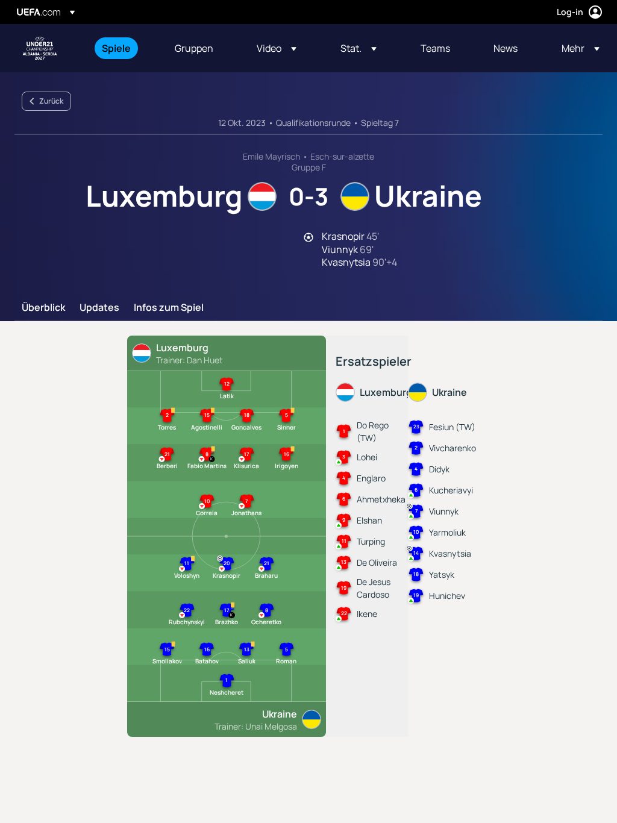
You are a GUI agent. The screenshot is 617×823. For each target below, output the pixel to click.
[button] (276, 48)
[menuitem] (123, 48)
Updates (99, 307)
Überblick (43, 307)
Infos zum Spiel (169, 307)
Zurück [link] (51, 101)
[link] (116, 48)
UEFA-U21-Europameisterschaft (39, 48)
